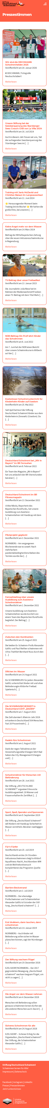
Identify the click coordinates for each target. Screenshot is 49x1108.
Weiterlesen (11, 81)
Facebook (7, 1082)
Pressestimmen (17, 1085)
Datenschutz (21, 1071)
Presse (5, 1085)
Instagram (18, 1082)
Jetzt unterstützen (11, 1089)
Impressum (7, 1071)
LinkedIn (28, 1082)
